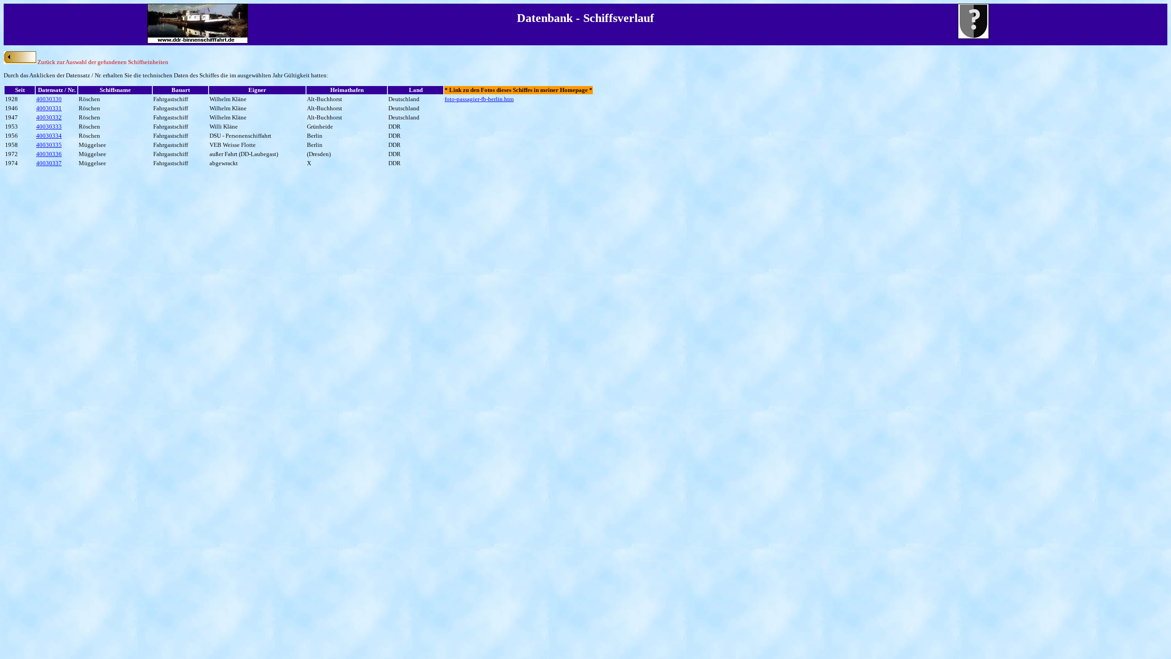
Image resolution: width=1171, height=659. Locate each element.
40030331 (49, 108)
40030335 (49, 144)
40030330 (49, 99)
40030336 (49, 154)
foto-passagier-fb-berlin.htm (479, 99)
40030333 (49, 126)
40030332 (49, 117)
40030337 (49, 163)
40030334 (49, 135)
